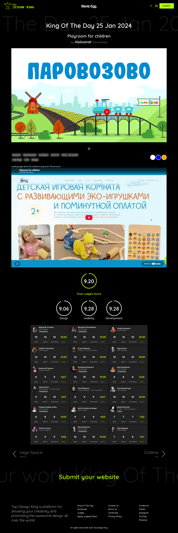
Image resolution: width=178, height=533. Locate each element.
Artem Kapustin (84, 348)
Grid (26, 160)
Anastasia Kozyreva (86, 367)
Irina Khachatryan (124, 388)
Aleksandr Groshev (46, 327)
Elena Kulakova (84, 427)
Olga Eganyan (122, 428)
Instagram (144, 513)
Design (35, 160)
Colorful (55, 155)
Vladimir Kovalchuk (46, 348)
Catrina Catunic (45, 428)
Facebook (144, 505)
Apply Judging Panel (87, 516)
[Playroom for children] (89, 141)
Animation (43, 155)
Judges (80, 513)
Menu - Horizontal (69, 155)
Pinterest (143, 520)
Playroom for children (89, 36)
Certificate (113, 513)
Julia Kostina (44, 387)
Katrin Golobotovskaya (87, 408)
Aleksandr (83, 42)
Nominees (82, 509)
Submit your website (89, 477)
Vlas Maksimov (84, 388)
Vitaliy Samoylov (123, 328)
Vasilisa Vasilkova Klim (48, 407)
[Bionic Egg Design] (89, 6)
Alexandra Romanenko (87, 327)
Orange (164, 157)
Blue (158, 157)
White (152, 157)
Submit (167, 5)
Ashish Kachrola (123, 407)
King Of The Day (85, 505)
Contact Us (113, 505)
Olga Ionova (122, 348)
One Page (17, 160)
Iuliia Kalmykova (123, 367)
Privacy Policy (115, 516)
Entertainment (30, 155)
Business (16, 155)
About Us (112, 509)
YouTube (143, 516)
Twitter (142, 509)
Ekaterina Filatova (46, 368)
